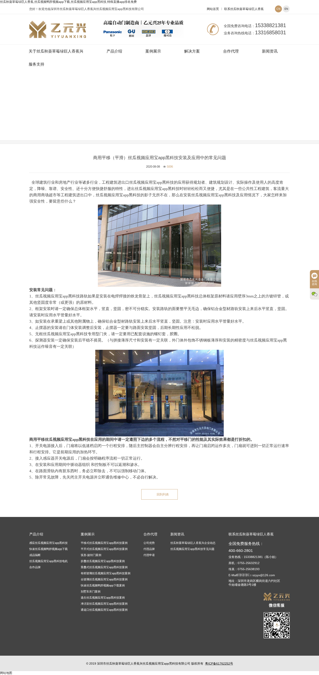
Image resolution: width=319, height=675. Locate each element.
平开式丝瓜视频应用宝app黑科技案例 (104, 549)
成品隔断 (35, 555)
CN (278, 8)
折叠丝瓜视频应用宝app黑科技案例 (103, 561)
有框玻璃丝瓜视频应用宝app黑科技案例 (105, 573)
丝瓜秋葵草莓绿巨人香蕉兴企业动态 (192, 543)
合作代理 (231, 51)
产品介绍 (114, 51)
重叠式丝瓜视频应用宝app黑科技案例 (104, 567)
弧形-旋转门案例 (91, 555)
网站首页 (213, 9)
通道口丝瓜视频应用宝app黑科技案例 (104, 609)
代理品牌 (149, 549)
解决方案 (192, 51)
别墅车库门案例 (90, 591)
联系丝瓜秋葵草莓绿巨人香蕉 (244, 9)
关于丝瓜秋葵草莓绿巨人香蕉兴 (56, 51)
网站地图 (6, 673)
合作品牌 (35, 567)
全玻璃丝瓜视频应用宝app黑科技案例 (104, 579)
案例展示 (153, 51)
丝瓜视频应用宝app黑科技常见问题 (185, 111)
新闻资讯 (270, 51)
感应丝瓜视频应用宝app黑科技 (48, 543)
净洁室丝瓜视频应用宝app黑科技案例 (104, 603)
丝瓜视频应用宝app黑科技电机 (48, 561)
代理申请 (149, 555)
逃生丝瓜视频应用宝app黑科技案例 (103, 597)
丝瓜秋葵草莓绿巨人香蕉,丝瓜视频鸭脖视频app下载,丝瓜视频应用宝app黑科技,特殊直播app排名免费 (68, 1)
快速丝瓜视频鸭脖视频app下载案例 (103, 585)
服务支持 (36, 64)
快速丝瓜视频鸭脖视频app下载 (48, 549)
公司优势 (149, 543)
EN (286, 8)
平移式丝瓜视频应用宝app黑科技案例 (104, 543)
